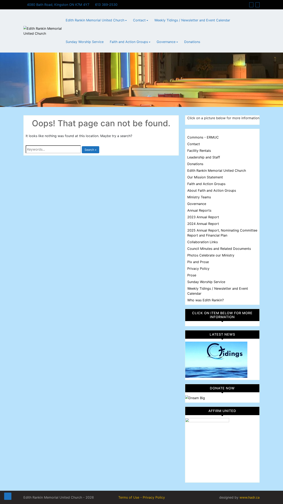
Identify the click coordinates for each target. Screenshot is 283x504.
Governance (166, 42)
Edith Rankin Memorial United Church (95, 20)
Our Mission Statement (205, 177)
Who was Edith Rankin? (205, 300)
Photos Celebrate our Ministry (210, 255)
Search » (91, 149)
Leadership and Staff (203, 157)
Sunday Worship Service (85, 42)
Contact (139, 20)
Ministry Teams (199, 197)
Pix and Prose (198, 262)
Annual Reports (199, 210)
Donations (192, 42)
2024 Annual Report (203, 224)
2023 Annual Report (203, 217)
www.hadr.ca (249, 497)
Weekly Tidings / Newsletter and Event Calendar (192, 20)
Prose (191, 275)
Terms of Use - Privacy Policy (141, 497)
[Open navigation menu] (7, 496)
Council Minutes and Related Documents (219, 248)
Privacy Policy (198, 268)
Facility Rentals (199, 150)
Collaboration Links (202, 242)
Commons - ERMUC (203, 137)
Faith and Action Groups (129, 42)
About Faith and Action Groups (211, 190)
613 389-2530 (105, 4)
